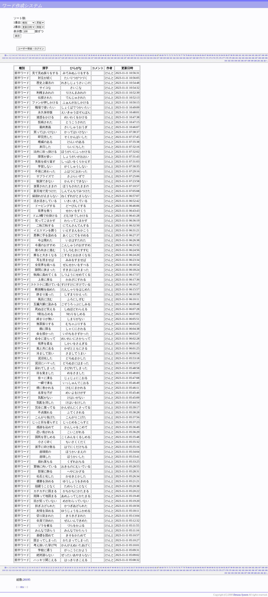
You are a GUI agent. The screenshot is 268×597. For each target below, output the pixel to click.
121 (39, 58)
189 (262, 58)
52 (122, 55)
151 (138, 58)
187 (256, 58)
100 (236, 55)
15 (35, 55)
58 (136, 55)
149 (131, 58)
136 (89, 58)
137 (92, 58)
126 (56, 58)
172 (207, 58)
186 (253, 58)
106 (256, 55)
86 (203, 55)
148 (128, 58)
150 (134, 58)
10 (23, 55)
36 (84, 55)
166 (187, 58)
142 (108, 58)
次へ (265, 61)
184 (246, 58)
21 (49, 55)
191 (225, 61)
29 (68, 55)
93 (219, 55)
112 (10, 58)
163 (177, 58)
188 (259, 58)
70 (165, 55)
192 (229, 61)
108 (262, 55)
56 (132, 55)
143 (111, 58)
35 (82, 55)
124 (49, 58)
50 (118, 55)
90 (212, 55)
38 (89, 55)
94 (222, 55)
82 (193, 55)
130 (69, 58)
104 (249, 55)
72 (170, 55)
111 (6, 58)
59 (139, 55)
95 (224, 55)
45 (106, 55)
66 (155, 55)
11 (25, 55)
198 (248, 61)
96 (227, 55)
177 (223, 58)
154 (148, 58)
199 (252, 61)
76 (179, 55)
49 (115, 55)
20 (46, 55)
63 (148, 55)
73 (172, 55)
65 (153, 55)
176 (220, 58)
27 (63, 55)
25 (58, 55)
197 (245, 61)
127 (59, 58)
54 (127, 55)
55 (129, 55)
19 (44, 55)
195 (239, 61)
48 (113, 55)
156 (154, 58)
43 (101, 55)
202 (262, 61)
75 (177, 55)
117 (26, 58)
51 (120, 55)
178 (226, 58)
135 (85, 58)
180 (233, 58)
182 (239, 58)
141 (105, 58)
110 (3, 58)
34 (80, 55)
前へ (6, 55)
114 (16, 58)
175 (216, 58)
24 (56, 55)
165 (184, 58)
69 (163, 55)
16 (37, 55)
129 (66, 58)
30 (70, 55)
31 (72, 55)
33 (77, 55)
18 (42, 55)
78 (184, 55)
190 (266, 58)
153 (144, 58)
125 (52, 58)
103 (246, 55)
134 (82, 58)
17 (39, 55)
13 (30, 55)
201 (258, 61)
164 (180, 58)
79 (186, 55)
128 (62, 58)
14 (32, 55)
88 (208, 55)
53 (125, 55)
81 (191, 55)
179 (230, 58)
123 (46, 58)
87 (205, 55)
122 (43, 58)
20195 (26, 579)
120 (36, 58)
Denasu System (240, 594)
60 (141, 55)
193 (232, 61)
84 (198, 55)
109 (266, 55)
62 (146, 55)
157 (157, 58)
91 (215, 55)
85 (200, 55)
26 (61, 55)
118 (29, 58)
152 (141, 58)
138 (95, 58)
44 (103, 55)
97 (229, 55)
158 (161, 58)
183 (243, 58)
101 (239, 55)
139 (98, 58)
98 (231, 55)
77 (181, 55)
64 (151, 55)
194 (235, 61)
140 (102, 58)
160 (167, 58)
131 (72, 58)
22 (51, 55)
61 (144, 55)
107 (259, 55)
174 (213, 58)
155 (151, 58)
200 (255, 61)
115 (20, 58)
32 (75, 55)
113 (13, 58)
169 (197, 58)
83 (196, 55)
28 (65, 55)
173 (210, 58)
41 (96, 55)
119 (33, 58)
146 (121, 58)
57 (134, 55)
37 (87, 55)
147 (125, 58)
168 (194, 58)
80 (189, 55)
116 (23, 58)
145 (118, 58)
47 (110, 55)
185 (249, 58)
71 (167, 55)
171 (203, 58)
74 (174, 55)
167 (190, 58)
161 (171, 58)
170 (200, 58)
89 (210, 55)
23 (54, 55)
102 (243, 55)
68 (160, 55)
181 (236, 58)
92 (217, 55)
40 (94, 55)
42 (99, 55)
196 (242, 61)
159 (164, 58)
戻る (22, 587)
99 (234, 55)
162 (174, 58)
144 (115, 58)
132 (75, 58)
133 (79, 58)
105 (253, 55)
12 (27, 55)
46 (108, 55)
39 (91, 55)
